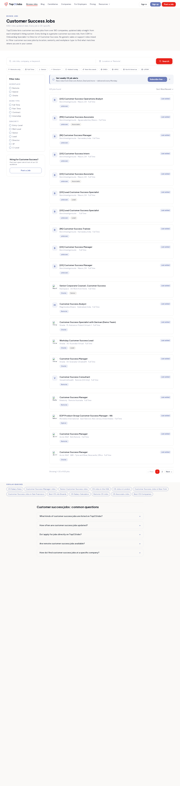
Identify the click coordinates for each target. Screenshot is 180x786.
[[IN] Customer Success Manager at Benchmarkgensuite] (111, 139)
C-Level (15, 148)
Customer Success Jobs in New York (151, 489)
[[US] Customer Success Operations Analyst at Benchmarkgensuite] (111, 102)
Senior (43, 69)
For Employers (80, 4)
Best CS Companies (142, 494)
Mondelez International (69, 419)
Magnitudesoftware (68, 307)
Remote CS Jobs (101, 494)
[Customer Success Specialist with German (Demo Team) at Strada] (111, 326)
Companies (66, 4)
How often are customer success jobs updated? (90, 525)
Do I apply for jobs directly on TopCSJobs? (90, 534)
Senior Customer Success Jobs (74, 489)
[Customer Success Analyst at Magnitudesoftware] (111, 308)
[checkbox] (10, 88)
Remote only (16, 69)
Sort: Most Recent (163, 89)
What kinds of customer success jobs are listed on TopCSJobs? (90, 516)
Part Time (16, 108)
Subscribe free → (157, 79)
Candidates (53, 4)
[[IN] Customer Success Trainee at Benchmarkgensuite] (111, 232)
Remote (15, 88)
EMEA (105, 69)
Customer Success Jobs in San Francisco (26, 494)
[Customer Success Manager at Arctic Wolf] (111, 438)
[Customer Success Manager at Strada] (111, 362)
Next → (169, 471)
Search (165, 61)
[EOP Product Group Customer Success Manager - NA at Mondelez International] (111, 419)
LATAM (146, 69)
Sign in (144, 4)
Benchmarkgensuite (68, 102)
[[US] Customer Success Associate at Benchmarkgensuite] (111, 178)
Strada (62, 325)
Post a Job (169, 4)
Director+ (57, 69)
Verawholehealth (67, 380)
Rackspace (64, 289)
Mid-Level (16, 129)
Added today (73, 69)
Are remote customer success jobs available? (90, 543)
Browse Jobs (32, 4)
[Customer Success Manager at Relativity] (111, 401)
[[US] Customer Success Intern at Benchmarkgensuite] (111, 157)
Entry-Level (17, 125)
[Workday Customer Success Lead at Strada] (111, 344)
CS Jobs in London (122, 489)
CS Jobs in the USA (100, 489)
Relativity (63, 400)
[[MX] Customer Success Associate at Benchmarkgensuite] (111, 121)
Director (16, 140)
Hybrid (15, 92)
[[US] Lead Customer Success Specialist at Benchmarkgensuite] (111, 196)
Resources (103, 4)
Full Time (30, 69)
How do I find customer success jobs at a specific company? (90, 552)
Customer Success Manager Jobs (41, 489)
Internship (16, 116)
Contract (16, 112)
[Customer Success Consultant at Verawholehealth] (111, 381)
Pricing (93, 4)
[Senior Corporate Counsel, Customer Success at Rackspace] (111, 289)
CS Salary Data (14, 489)
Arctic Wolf (64, 437)
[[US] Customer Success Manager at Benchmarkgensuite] (111, 251)
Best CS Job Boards (57, 494)
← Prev (150, 471)
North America (131, 69)
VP (13, 144)
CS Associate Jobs (121, 494)
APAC (116, 69)
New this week (90, 69)
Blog (43, 4)
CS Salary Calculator (80, 494)
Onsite (15, 95)
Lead (14, 136)
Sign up (155, 4)
